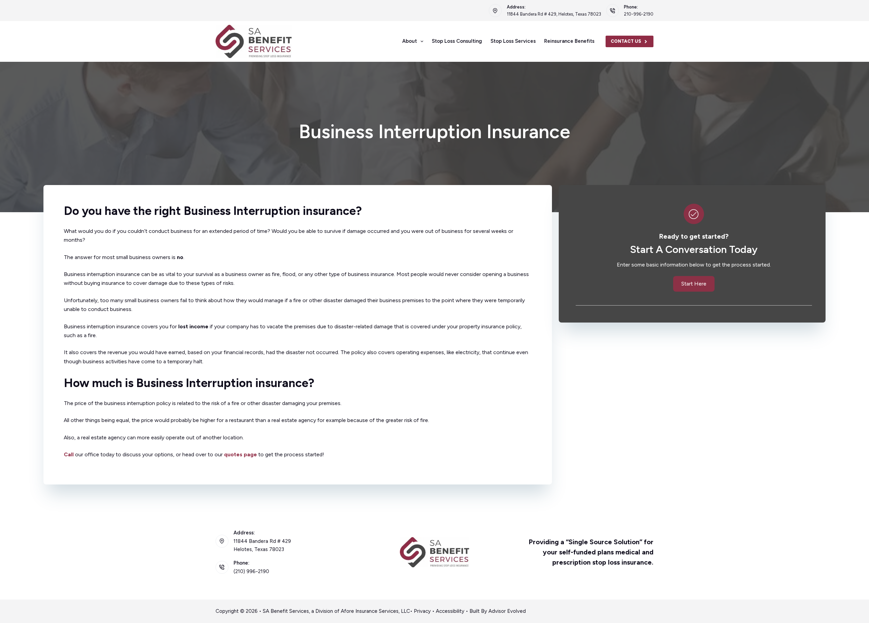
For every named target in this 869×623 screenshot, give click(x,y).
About (409, 41)
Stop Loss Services (513, 41)
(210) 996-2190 (251, 571)
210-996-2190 (638, 14)
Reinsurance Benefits (569, 41)
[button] (694, 284)
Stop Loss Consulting (457, 41)
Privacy (422, 611)
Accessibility (450, 611)
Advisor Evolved (507, 611)
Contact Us (626, 41)
